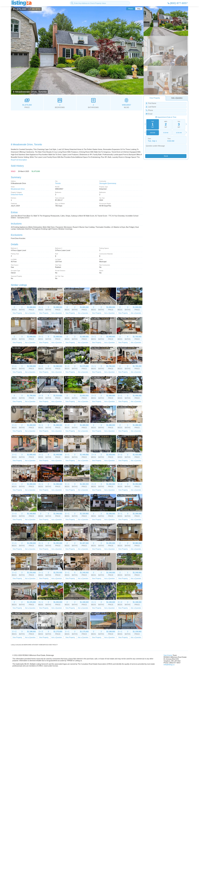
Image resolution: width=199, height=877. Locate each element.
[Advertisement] (73, 126)
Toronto (58, 183)
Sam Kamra (168, 655)
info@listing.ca (169, 664)
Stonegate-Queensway (107, 183)
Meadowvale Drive (18, 189)
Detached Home (17, 194)
